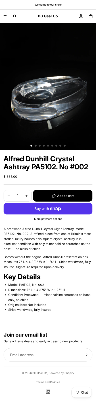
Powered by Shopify (61, 373)
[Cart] (91, 16)
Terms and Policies (48, 382)
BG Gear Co (39, 373)
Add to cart (65, 196)
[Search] (15, 16)
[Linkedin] (48, 391)
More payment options (48, 218)
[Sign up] (85, 355)
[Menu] (5, 16)
